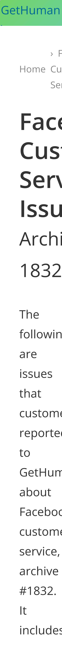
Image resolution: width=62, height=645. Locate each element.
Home (32, 68)
